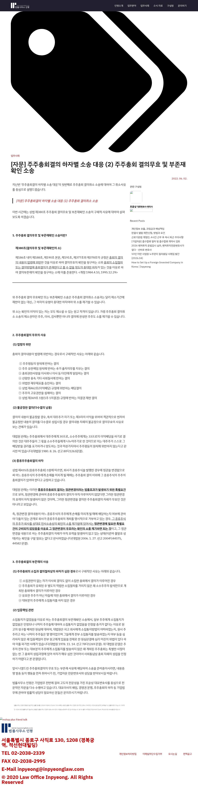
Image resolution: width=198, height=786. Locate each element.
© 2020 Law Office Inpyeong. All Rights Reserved (47, 779)
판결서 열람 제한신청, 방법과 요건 (148, 233)
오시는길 (172, 754)
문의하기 (182, 5)
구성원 (170, 5)
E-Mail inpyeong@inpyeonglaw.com (43, 769)
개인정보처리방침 (127, 754)
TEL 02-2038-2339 (23, 753)
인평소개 (118, 5)
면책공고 (187, 754)
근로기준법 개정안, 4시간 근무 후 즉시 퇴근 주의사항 (157, 237)
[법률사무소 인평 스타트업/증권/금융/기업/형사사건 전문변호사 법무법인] (20, 6)
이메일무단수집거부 (152, 754)
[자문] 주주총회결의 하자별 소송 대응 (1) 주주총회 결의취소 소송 (57, 201)
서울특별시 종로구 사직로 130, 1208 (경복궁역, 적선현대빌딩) (48, 742)
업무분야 (131, 5)
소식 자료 (158, 5)
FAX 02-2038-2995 (23, 761)
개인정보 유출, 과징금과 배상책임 (147, 228)
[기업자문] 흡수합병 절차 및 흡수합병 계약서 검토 (155, 241)
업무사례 (144, 5)
